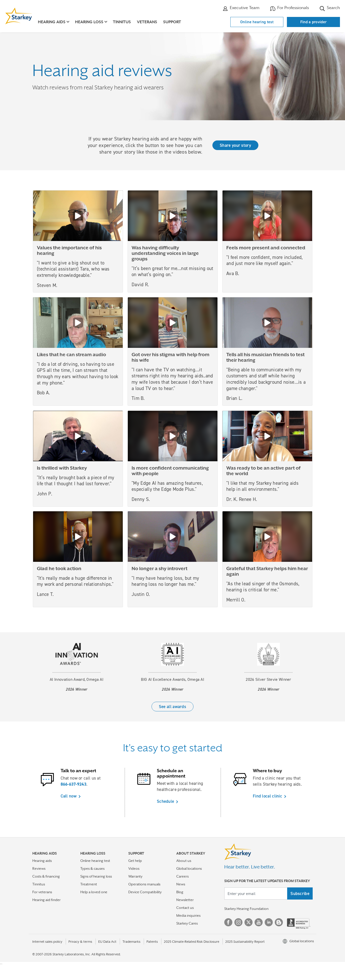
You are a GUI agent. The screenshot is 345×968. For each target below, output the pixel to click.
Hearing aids (42, 861)
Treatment (88, 884)
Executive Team (244, 7)
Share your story (235, 145)
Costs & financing (46, 876)
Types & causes (92, 868)
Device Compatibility (145, 892)
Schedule (165, 801)
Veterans (147, 22)
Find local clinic (267, 796)
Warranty (135, 876)
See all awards (172, 706)
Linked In (269, 922)
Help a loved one (93, 892)
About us (183, 861)
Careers (182, 876)
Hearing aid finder (46, 900)
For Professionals (292, 7)
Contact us (185, 908)
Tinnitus (122, 22)
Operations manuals (144, 884)
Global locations (189, 868)
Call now (69, 796)
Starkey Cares (187, 923)
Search (333, 7)
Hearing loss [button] (89, 22)
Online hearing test (257, 22)
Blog (179, 892)
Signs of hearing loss (96, 876)
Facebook (228, 922)
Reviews (38, 868)
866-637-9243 (74, 784)
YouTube (259, 922)
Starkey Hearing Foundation (246, 909)
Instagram (238, 922)
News (180, 884)
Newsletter (185, 900)
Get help (135, 861)
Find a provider (313, 22)
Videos (133, 868)
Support (172, 22)
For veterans (42, 892)
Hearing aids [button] (51, 22)
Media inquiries (188, 915)
